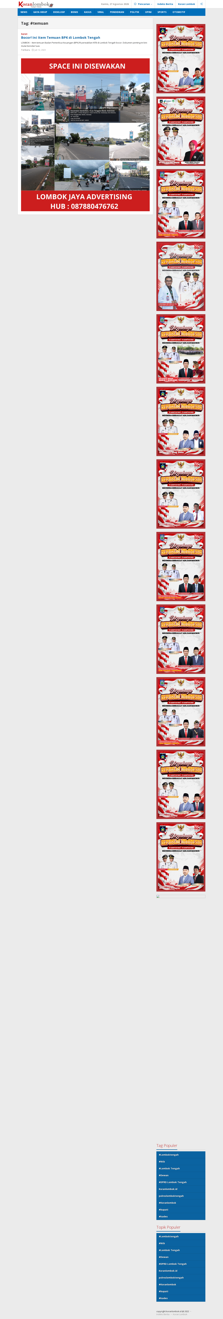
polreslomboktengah (171, 1195)
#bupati (163, 1209)
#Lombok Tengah (169, 1168)
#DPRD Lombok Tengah (173, 1182)
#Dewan (163, 1175)
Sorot (24, 33)
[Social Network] (201, 4)
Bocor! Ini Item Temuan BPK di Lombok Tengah (60, 37)
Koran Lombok (180, 1314)
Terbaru (25, 49)
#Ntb (162, 1161)
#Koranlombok (167, 1202)
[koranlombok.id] (36, 4)
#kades (163, 1216)
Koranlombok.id (168, 1189)
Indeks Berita (162, 1314)
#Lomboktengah (169, 1154)
